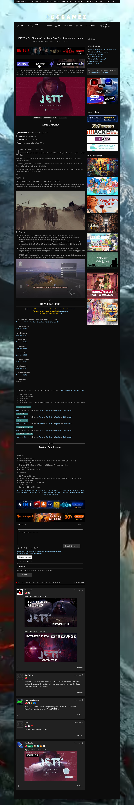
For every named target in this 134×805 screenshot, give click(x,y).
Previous (22, 524)
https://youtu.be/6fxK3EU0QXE (35, 596)
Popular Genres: (23, 1)
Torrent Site (34, 26)
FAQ (80, 26)
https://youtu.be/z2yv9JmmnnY (35, 631)
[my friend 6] (102, 139)
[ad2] (101, 286)
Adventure (59, 41)
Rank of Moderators (96, 54)
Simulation (71, 1)
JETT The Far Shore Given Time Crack (30, 490)
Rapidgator (49, 410)
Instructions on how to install (73, 390)
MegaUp (18, 410)
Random (70, 26)
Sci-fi (66, 41)
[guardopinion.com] (102, 118)
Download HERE (21, 329)
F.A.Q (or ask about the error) (99, 52)
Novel (107, 1)
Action (35, 1)
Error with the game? (96, 61)
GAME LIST (93, 26)
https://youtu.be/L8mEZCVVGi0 (35, 750)
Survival (99, 1)
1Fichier (41, 410)
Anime (49, 1)
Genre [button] (49, 26)
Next (80, 524)
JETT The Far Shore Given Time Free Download (60, 490)
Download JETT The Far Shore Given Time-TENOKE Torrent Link (37, 322)
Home (22, 26)
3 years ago (77, 590)
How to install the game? (97, 59)
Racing (57, 1)
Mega (25, 417)
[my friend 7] (102, 147)
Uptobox (58, 410)
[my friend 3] (102, 132)
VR (113, 1)
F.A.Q (60, 313)
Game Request (63, 311)
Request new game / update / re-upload (102, 49)
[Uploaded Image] (50, 613)
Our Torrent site (94, 63)
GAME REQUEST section (99, 72)
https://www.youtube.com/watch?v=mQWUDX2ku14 (42, 709)
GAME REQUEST (106, 26)
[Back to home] (67, 12)
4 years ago (77, 700)
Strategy (89, 1)
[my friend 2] (102, 126)
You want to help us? (96, 56)
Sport (80, 1)
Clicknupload (67, 410)
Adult (42, 1)
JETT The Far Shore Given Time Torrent (51, 492)
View (102, 166)
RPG (63, 1)
